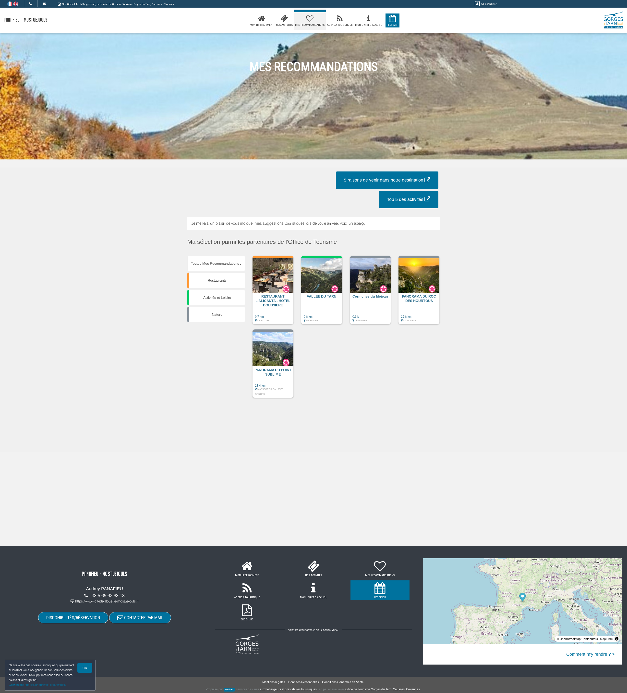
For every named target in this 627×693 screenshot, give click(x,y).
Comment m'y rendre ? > (590, 654)
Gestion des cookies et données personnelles (37, 685)
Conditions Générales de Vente (343, 682)
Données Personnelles (303, 682)
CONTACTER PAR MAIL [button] (143, 617)
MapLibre (606, 639)
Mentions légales (273, 682)
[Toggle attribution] (617, 639)
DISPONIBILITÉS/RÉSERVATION (73, 617)
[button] (273, 292)
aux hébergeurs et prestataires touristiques (288, 689)
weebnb (229, 689)
